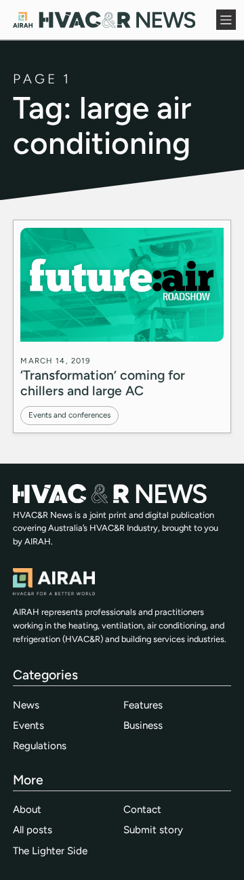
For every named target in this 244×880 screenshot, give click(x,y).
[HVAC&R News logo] (104, 20)
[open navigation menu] (226, 19)
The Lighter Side (50, 851)
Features (143, 705)
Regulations (39, 746)
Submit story (153, 830)
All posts (32, 830)
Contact (142, 809)
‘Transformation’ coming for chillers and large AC (102, 382)
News (26, 705)
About (27, 809)
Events (28, 725)
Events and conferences (69, 415)
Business (143, 725)
